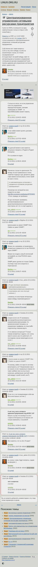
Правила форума (14, 556)
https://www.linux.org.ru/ (8, 560)
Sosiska (10, 69)
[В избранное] (32, 28)
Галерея (11, 7)
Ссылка (5, 79)
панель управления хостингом (18, 515)
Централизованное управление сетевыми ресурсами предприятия (18, 20)
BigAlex (10, 136)
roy (9, 115)
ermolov (10, 423)
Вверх (33, 556)
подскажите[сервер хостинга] (18, 523)
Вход (34, 7)
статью (19, 38)
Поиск (28, 10)
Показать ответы (14, 235)
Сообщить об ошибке (8, 558)
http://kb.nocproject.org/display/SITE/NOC (21, 194)
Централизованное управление (19, 539)
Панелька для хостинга (16, 531)
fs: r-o (10, 541)
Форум (9, 10)
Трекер (22, 10)
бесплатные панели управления (19, 513)
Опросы (16, 10)
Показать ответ (13, 120)
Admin (11, 14)
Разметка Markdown (25, 556)
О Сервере (5, 556)
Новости (4, 7)
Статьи (3, 10)
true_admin (11, 209)
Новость (5, 36)
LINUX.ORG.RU (9, 2)
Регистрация (26, 7)
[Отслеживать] (32, 34)
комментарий (13, 126)
